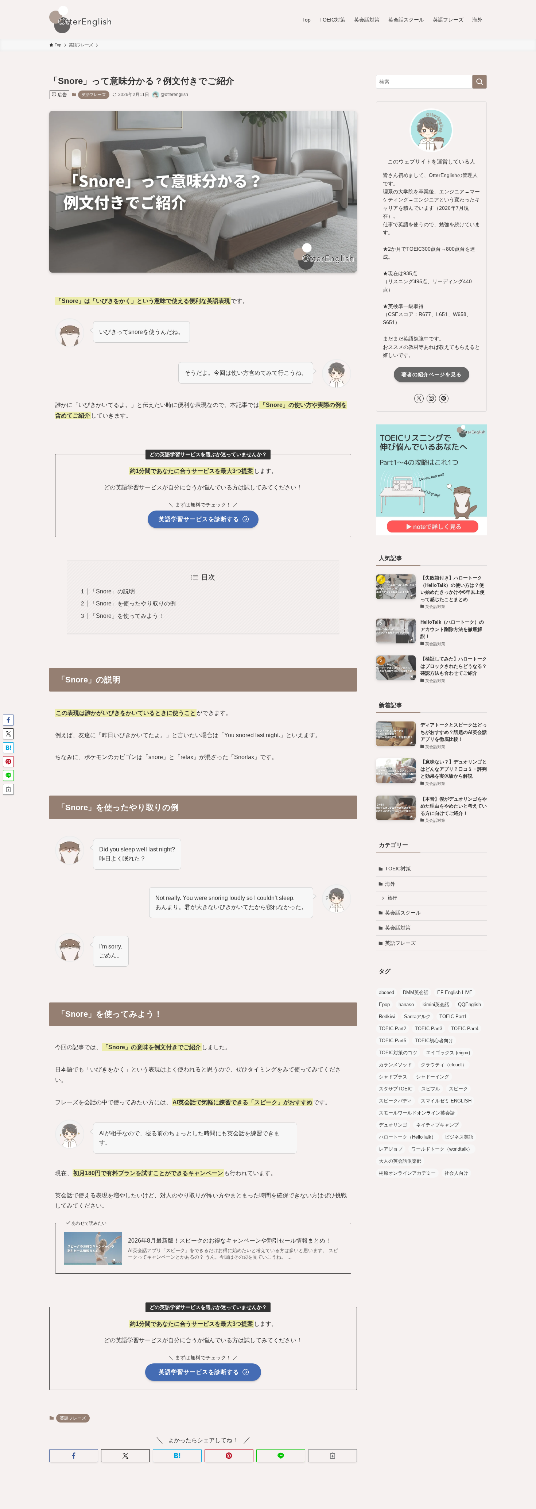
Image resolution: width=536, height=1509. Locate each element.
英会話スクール (403, 913)
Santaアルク (417, 1016)
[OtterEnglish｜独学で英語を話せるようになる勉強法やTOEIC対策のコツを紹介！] (82, 19)
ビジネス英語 (459, 1137)
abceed (386, 992)
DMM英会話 (415, 992)
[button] (73, 1455)
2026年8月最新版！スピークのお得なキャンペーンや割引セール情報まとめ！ (229, 1240)
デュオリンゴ (393, 1125)
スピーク (458, 1089)
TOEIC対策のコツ (398, 1052)
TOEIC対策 (398, 868)
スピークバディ (395, 1101)
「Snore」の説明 (112, 591)
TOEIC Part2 (392, 1028)
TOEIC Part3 (428, 1028)
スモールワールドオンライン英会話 (417, 1113)
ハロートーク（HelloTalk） (407, 1137)
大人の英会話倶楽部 (400, 1161)
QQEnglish (469, 1004)
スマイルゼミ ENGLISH (446, 1101)
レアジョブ (391, 1149)
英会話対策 (398, 928)
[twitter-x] (419, 398)
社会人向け (456, 1173)
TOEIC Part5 (392, 1040)
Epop (384, 1004)
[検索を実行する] (479, 82)
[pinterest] (443, 398)
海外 (390, 884)
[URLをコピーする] (332, 1455)
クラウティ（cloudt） (444, 1064)
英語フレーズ (94, 94)
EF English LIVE (455, 992)
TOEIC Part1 (453, 1016)
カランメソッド (395, 1064)
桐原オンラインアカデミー (407, 1173)
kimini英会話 (436, 1004)
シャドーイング (432, 1076)
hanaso (406, 1004)
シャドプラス (393, 1076)
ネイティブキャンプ (437, 1125)
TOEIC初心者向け (434, 1040)
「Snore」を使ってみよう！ (127, 616)
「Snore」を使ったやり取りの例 (133, 603)
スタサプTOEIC (395, 1089)
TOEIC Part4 (464, 1028)
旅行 (392, 898)
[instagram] (431, 398)
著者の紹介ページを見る (431, 374)
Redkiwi (387, 1016)
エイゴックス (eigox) (448, 1052)
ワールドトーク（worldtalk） (442, 1149)
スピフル (430, 1089)
